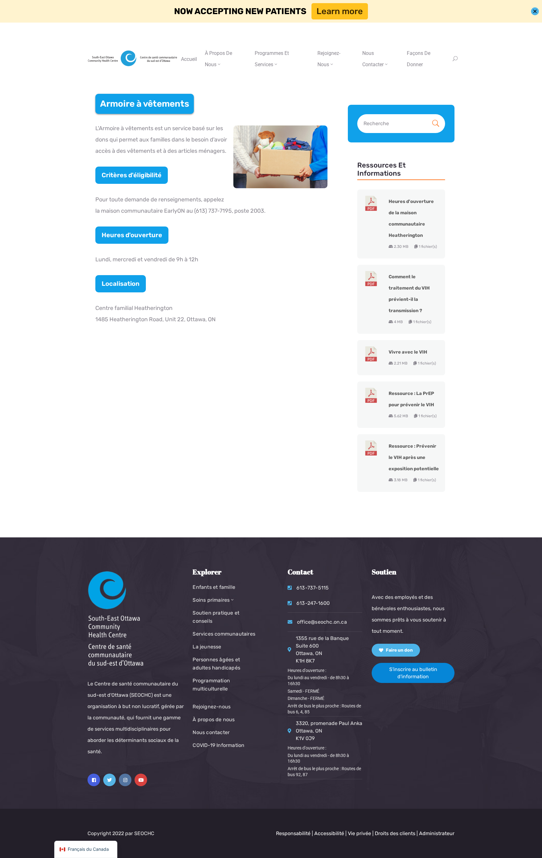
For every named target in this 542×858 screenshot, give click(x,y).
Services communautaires (224, 634)
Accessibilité (329, 833)
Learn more (339, 11)
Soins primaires (211, 600)
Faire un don (399, 650)
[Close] (535, 11)
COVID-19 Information (218, 745)
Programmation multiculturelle (211, 685)
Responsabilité (293, 833)
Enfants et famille (214, 587)
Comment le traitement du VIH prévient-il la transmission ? (409, 293)
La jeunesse (207, 647)
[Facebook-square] (94, 780)
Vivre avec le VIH (408, 352)
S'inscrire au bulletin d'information (413, 672)
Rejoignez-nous (328, 58)
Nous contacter (211, 732)
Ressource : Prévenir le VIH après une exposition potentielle (414, 457)
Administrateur (436, 833)
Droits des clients (395, 833)
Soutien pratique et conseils (216, 617)
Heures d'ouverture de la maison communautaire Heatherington (411, 218)
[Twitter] (109, 780)
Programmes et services (272, 58)
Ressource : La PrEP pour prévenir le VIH (411, 399)
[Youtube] (141, 780)
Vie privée (360, 833)
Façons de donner (418, 58)
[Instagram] (125, 780)
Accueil (189, 59)
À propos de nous (218, 58)
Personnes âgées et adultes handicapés (216, 664)
